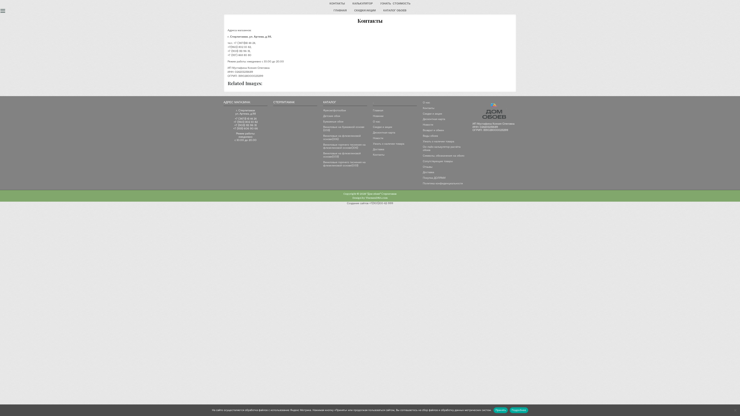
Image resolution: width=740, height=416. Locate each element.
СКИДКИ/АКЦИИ (365, 10)
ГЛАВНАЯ (340, 10)
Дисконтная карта (384, 132)
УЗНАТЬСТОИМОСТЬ (395, 3)
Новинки (378, 115)
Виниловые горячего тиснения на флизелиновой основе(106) (344, 146)
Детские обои (331, 115)
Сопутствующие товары (438, 161)
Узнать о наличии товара (388, 143)
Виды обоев (430, 135)
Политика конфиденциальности (443, 183)
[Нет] (735, 410)
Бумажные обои (333, 121)
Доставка (378, 149)
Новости (378, 138)
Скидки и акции (382, 126)
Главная (378, 110)
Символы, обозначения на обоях (443, 155)
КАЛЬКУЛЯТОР (362, 3)
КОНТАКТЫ (337, 3)
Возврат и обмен (433, 130)
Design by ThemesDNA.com (370, 197)
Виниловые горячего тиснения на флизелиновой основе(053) (344, 164)
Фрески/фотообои (334, 110)
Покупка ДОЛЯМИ (434, 177)
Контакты (378, 154)
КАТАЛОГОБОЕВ (394, 10)
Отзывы (427, 166)
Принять (500, 410)
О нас (376, 121)
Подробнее (519, 410)
